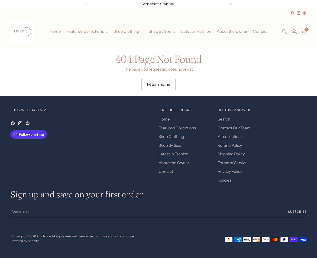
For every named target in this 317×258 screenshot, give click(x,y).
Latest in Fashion (173, 154)
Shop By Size (169, 145)
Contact (165, 171)
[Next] (230, 4)
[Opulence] (22, 31)
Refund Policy (230, 145)
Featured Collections (177, 128)
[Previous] (87, 4)
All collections (230, 136)
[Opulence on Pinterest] (304, 13)
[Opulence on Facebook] (292, 13)
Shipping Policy (231, 154)
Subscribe (297, 211)
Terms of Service (233, 162)
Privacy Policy (230, 171)
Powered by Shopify (24, 241)
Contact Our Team (234, 128)
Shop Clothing (171, 136)
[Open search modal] (284, 31)
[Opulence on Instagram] (298, 13)
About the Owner (173, 162)
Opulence (43, 236)
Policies (224, 180)
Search (224, 119)
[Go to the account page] (294, 31)
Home (164, 119)
